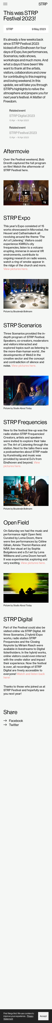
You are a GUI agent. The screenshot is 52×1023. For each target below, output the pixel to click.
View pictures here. (15, 269)
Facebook (16, 721)
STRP (43, 4)
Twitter (14, 725)
